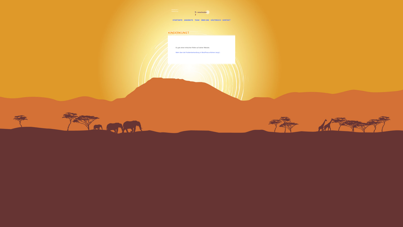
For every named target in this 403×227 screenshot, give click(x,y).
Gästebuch (216, 20)
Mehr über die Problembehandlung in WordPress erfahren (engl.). (198, 52)
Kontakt (226, 20)
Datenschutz (174, 11)
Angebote (188, 20)
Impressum (174, 9)
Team (197, 20)
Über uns (205, 20)
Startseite (177, 20)
